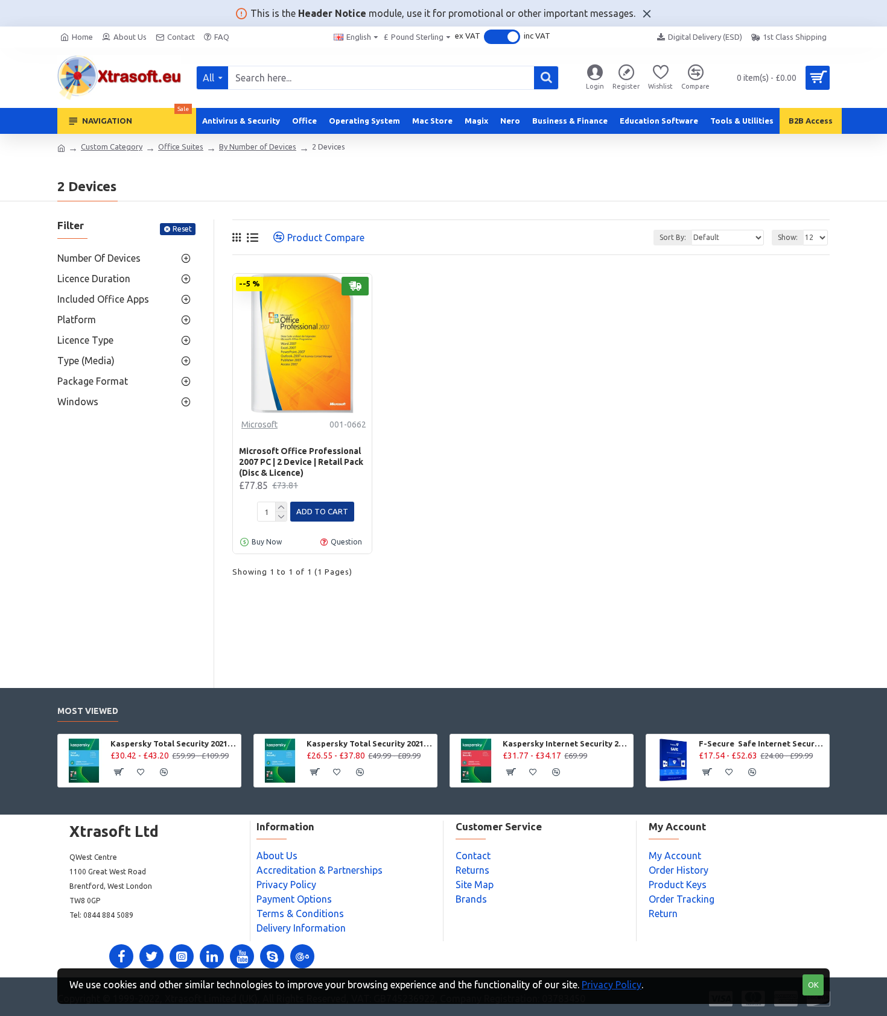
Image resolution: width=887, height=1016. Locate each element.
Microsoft (259, 424)
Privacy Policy (611, 984)
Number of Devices (99, 258)
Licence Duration (93, 278)
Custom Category (111, 146)
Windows (77, 401)
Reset (182, 229)
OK (813, 984)
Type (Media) (86, 360)
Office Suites (180, 146)
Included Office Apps (103, 299)
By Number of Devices (257, 146)
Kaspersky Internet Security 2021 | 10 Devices (566, 743)
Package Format (92, 381)
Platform (76, 319)
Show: (788, 237)
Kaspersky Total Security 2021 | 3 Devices (370, 743)
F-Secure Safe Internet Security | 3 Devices (762, 743)
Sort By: (673, 237)
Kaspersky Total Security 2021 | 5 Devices (173, 743)
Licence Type (85, 340)
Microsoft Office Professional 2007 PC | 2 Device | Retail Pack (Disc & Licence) (301, 462)
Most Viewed (87, 711)
